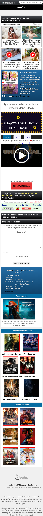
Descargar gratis (8, 208)
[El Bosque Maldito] (27, 375)
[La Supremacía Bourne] (11, 352)
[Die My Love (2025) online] (10, 446)
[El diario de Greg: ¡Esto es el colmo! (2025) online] (27, 465)
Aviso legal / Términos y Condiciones (23, 485)
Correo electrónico (21, 256)
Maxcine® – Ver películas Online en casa (8, 1)
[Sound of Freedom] (10, 375)
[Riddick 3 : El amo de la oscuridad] (31, 397)
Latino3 (27, 137)
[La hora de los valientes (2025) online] (27, 426)
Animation (15, 96)
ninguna (35, 208)
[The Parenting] (30, 352)
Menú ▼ (21, 7)
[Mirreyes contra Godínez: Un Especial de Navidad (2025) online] (10, 465)
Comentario (21, 232)
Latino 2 (17, 137)
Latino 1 (7, 137)
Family (22, 96)
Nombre (5, 252)
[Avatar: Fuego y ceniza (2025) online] (10, 426)
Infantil (28, 96)
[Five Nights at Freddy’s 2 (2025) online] (27, 446)
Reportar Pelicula (21, 186)
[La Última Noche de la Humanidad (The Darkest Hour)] (11, 397)
